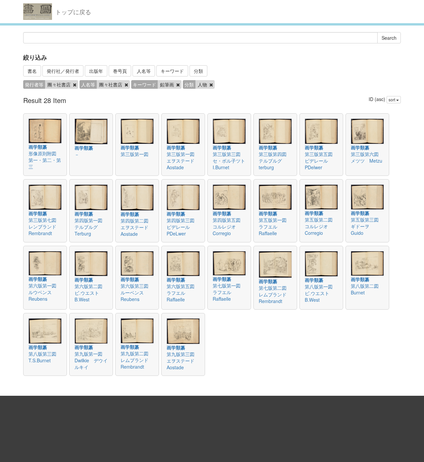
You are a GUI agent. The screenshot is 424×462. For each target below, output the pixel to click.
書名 (32, 71)
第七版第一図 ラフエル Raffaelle (229, 292)
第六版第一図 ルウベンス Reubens (44, 292)
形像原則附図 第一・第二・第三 (44, 160)
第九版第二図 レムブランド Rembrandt (137, 360)
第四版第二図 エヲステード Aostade (137, 227)
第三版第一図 (137, 154)
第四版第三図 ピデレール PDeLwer (183, 227)
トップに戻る (73, 11)
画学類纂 (37, 146)
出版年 (96, 71)
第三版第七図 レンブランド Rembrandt (44, 226)
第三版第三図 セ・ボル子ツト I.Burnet (231, 161)
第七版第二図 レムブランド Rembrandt (275, 294)
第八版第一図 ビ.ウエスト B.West (321, 293)
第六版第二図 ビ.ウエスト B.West (91, 293)
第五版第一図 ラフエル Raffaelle (275, 226)
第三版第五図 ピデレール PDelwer (321, 161)
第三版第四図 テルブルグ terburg (275, 161)
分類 (198, 71)
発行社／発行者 (63, 71)
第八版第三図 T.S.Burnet (44, 357)
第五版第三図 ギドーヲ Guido (367, 226)
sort (392, 99)
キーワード (172, 71)
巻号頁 (120, 71)
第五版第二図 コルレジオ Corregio (321, 226)
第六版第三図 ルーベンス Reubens (137, 292)
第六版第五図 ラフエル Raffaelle (183, 293)
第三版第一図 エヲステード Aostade (183, 161)
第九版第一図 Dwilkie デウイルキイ (91, 360)
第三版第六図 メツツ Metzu (367, 157)
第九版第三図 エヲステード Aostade (183, 361)
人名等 (144, 71)
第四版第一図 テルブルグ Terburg (91, 227)
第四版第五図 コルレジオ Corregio (229, 226)
